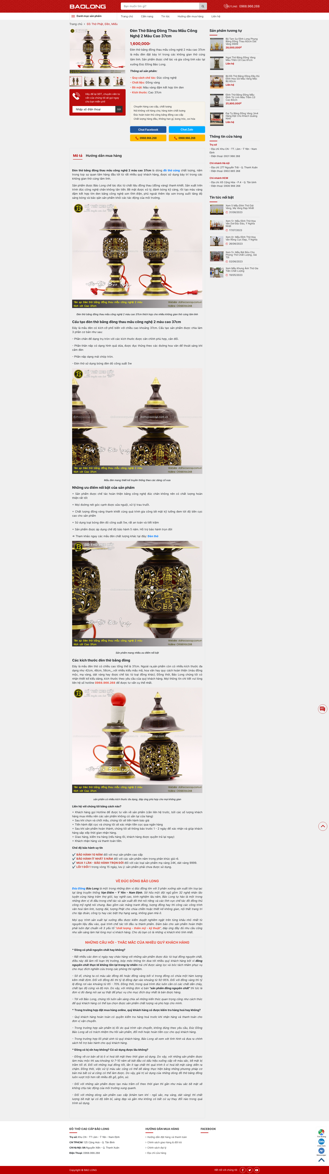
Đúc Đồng (78, 888)
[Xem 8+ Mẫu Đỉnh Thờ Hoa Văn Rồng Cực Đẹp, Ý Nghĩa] (217, 240)
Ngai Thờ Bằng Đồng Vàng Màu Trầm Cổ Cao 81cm (240, 58)
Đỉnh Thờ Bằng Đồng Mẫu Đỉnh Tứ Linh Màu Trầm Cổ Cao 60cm (240, 97)
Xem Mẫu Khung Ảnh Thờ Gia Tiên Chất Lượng (242, 269)
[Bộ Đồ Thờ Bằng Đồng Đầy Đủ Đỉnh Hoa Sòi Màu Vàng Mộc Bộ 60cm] (217, 81)
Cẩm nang (147, 16)
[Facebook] (242, 1170)
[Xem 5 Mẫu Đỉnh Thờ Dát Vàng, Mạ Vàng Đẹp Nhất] (217, 209)
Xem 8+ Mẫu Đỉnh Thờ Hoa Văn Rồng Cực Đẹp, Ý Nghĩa (241, 238)
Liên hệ (215, 16)
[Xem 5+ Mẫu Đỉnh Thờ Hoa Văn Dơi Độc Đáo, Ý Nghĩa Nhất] (217, 224)
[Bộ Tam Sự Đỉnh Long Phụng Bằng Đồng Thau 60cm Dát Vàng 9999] (217, 44)
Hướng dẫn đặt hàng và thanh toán (167, 1137)
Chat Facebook (148, 129)
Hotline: (243, 6)
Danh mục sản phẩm (89, 16)
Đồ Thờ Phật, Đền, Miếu (102, 24)
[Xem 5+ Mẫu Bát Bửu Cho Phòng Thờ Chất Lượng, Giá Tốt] (217, 256)
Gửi (119, 109)
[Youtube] (256, 1170)
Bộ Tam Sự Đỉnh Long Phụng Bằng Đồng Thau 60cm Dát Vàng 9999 (242, 41)
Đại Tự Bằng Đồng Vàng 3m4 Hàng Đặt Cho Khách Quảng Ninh (242, 116)
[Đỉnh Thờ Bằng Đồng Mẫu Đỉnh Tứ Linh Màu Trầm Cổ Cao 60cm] (217, 100)
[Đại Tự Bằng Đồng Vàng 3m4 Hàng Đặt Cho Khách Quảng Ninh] (217, 119)
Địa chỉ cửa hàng (156, 1152)
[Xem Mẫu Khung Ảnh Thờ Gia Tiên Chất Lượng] (217, 272)
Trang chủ (127, 16)
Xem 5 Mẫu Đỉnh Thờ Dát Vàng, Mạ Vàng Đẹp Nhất (240, 206)
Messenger (321, 1155)
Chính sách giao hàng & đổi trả (164, 1142)
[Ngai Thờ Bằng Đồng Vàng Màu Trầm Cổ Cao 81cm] (217, 63)
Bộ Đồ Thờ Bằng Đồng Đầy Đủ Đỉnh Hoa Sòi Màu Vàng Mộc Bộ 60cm (242, 79)
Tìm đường (321, 1137)
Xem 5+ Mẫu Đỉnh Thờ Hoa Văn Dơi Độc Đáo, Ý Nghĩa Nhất (241, 223)
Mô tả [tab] (77, 156)
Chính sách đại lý (156, 1147)
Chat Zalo (321, 1146)
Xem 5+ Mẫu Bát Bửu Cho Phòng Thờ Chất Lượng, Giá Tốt (241, 255)
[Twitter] (249, 1170)
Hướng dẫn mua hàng (190, 16)
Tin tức (165, 16)
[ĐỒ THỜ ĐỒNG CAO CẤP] (87, 6)
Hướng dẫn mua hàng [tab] (104, 156)
